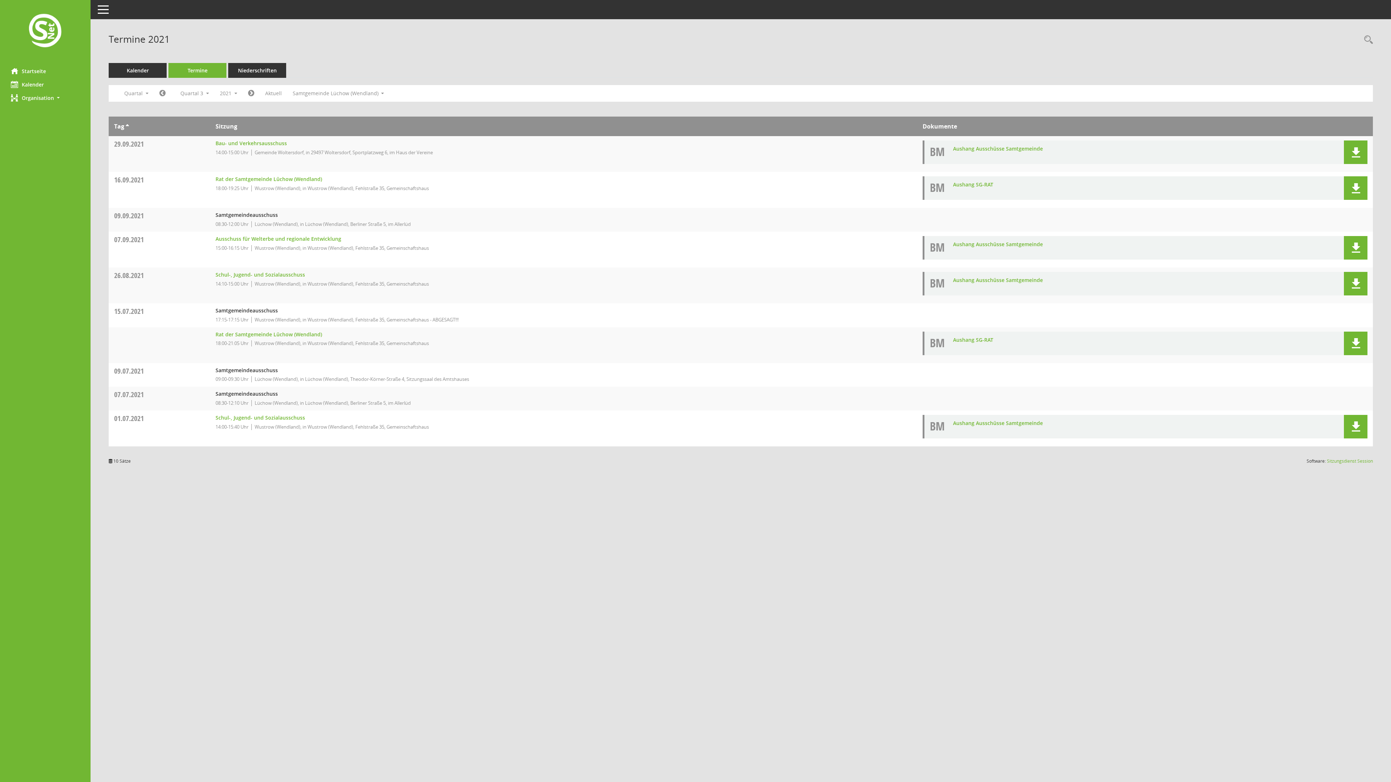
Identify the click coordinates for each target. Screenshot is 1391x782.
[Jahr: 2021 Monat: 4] (162, 93)
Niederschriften (257, 70)
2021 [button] (226, 93)
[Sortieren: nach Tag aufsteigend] (127, 126)
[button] (45, 98)
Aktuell (273, 93)
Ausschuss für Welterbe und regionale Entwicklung (278, 238)
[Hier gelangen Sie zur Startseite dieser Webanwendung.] (45, 31)
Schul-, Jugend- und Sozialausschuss (260, 274)
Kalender (33, 84)
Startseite (34, 71)
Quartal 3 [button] (192, 93)
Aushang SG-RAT (973, 184)
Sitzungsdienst (1350, 461)
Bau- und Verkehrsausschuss (251, 143)
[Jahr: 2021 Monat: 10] (251, 93)
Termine (198, 70)
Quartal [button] (134, 93)
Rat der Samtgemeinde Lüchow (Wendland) (269, 179)
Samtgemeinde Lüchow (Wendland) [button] (336, 93)
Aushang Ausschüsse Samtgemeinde (998, 148)
